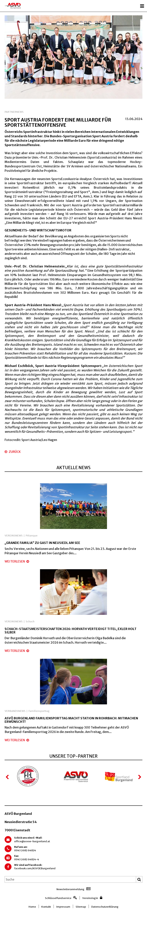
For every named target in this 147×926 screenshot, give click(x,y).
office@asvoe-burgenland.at (32, 841)
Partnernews (14, 111)
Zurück (14, 452)
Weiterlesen (15, 561)
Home (32, 906)
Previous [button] (7, 777)
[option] (73, 57)
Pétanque (32, 535)
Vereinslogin (90, 898)
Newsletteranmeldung (70, 889)
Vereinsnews (14, 535)
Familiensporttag (39, 711)
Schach (30, 621)
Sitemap (81, 906)
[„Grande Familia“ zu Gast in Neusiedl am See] (73, 506)
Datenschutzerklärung (104, 906)
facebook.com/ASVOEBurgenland (35, 868)
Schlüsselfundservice (58, 898)
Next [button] (139, 777)
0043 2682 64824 (25, 850)
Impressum (63, 906)
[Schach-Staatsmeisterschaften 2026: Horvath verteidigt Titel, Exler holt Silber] (73, 592)
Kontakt (46, 906)
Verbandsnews (15, 711)
